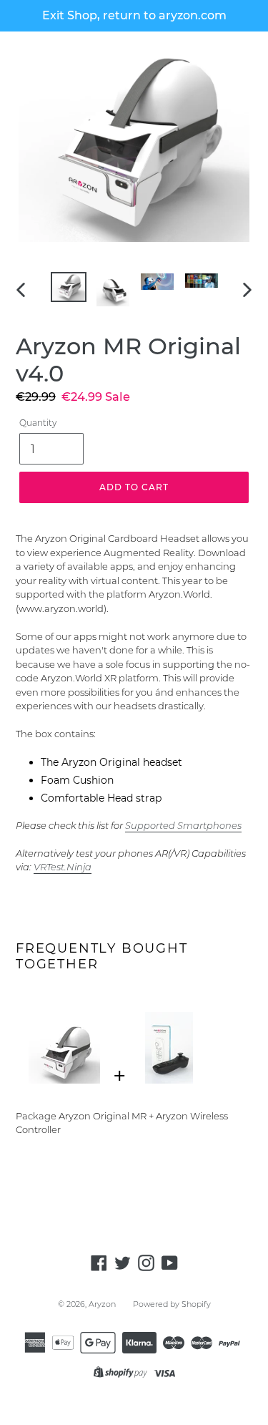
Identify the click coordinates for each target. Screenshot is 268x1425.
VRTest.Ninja (62, 866)
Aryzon (102, 1304)
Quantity (37, 422)
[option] (68, 287)
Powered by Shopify (172, 1304)
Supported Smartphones (183, 825)
